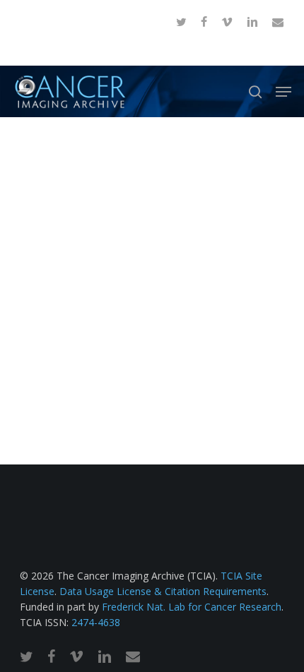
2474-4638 (95, 622)
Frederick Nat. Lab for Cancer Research (191, 606)
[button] (283, 92)
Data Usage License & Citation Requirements (163, 591)
